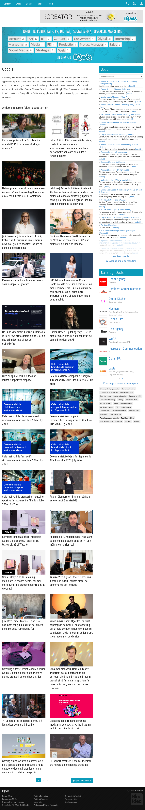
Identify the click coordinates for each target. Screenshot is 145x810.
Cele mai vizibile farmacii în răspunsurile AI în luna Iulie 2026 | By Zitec (22, 460)
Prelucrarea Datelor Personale (45, 804)
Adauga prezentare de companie (122, 383)
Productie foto (104, 410)
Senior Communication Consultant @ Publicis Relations (118, 145)
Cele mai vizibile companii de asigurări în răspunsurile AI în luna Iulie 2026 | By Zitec (71, 379)
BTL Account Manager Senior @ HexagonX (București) (118, 231)
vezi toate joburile (121, 256)
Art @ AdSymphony (109, 225)
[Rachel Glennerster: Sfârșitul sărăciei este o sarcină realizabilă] (71, 482)
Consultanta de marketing (109, 392)
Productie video (114, 322)
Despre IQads (7, 796)
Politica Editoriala (41, 796)
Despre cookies (71, 799)
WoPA (112, 339)
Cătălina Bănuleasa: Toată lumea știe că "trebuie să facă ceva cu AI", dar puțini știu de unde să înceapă (70, 240)
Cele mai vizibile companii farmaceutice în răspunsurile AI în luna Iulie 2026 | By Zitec (71, 420)
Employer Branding (115, 374)
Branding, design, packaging (127, 312)
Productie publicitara (119, 410)
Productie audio (126, 407)
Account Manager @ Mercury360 (114, 162)
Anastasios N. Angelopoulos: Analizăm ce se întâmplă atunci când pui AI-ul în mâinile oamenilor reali (71, 540)
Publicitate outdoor (127, 418)
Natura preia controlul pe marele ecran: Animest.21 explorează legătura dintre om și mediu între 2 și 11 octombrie (23, 192)
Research (118, 421)
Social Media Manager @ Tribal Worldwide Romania (117, 123)
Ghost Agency (117, 279)
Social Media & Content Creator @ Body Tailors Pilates (119, 105)
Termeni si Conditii (73, 796)
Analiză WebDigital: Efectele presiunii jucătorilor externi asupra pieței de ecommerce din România (70, 580)
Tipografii (128, 421)
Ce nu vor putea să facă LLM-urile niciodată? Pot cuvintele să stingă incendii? (21, 144)
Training (136, 421)
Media (116, 403)
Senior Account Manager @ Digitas (115, 89)
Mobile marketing (126, 403)
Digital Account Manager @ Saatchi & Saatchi (120, 217)
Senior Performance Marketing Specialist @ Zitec (121, 248)
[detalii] (132, 86)
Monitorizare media (106, 407)
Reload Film (116, 319)
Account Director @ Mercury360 (114, 152)
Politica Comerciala (41, 799)
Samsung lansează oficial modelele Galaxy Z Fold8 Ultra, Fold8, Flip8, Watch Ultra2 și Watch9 (21, 540)
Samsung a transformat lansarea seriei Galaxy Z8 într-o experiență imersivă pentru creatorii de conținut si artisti (23, 672)
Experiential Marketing (125, 371)
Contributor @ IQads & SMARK (15, 804)
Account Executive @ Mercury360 (115, 169)
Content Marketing (126, 392)
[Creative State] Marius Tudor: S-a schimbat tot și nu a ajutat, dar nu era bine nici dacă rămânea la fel (22, 624)
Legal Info (38, 802)
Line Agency (116, 329)
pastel (112, 368)
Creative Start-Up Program (13, 802)
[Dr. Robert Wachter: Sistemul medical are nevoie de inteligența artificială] (71, 746)
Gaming (120, 399)
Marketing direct (105, 403)
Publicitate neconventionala (109, 418)
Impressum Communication (125, 348)
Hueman (114, 308)
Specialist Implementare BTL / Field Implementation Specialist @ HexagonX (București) (120, 241)
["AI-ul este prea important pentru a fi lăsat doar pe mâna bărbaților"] (23, 706)
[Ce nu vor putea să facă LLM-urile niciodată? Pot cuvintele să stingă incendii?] (23, 126)
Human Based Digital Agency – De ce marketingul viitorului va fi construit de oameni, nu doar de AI (71, 335)
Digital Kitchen (117, 298)
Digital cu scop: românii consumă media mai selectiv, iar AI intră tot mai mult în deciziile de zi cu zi (70, 724)
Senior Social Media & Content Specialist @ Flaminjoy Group (118, 82)
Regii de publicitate (106, 421)
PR (110, 292)
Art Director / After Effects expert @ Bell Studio (120, 114)
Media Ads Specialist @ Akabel (114, 199)
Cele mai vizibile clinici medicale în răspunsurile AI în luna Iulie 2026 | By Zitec (22, 420)
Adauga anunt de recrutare (122, 261)
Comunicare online (115, 302)
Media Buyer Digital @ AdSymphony (116, 209)
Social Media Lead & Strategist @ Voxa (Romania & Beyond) (120, 190)
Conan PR (115, 358)
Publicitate (112, 282)
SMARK (8, 532)
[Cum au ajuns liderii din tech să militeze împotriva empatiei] (23, 361)
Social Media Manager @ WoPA (114, 96)
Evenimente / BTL (123, 342)
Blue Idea (139, 790)
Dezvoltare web (105, 396)
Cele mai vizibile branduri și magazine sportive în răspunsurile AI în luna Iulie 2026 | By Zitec (23, 500)
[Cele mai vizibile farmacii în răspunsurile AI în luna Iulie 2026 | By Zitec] (23, 441)
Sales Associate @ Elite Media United (116, 179)
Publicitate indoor (115, 414)
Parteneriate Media (9, 799)
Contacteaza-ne (71, 802)
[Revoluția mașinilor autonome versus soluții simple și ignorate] (23, 265)
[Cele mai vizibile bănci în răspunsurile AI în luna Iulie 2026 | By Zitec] (71, 441)
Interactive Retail (131, 399)
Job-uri (49, 3)
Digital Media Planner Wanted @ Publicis (118, 134)
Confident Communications (125, 289)
